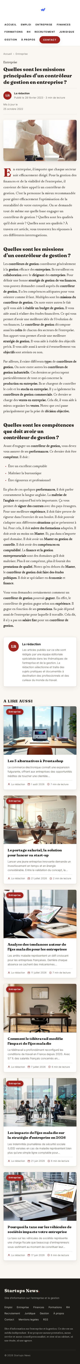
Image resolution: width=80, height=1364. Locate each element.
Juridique (67, 31)
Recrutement (45, 31)
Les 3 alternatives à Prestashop (35, 761)
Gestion (10, 39)
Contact (50, 39)
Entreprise (44, 24)
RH (29, 31)
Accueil (10, 24)
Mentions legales (29, 1319)
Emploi (26, 24)
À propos (28, 39)
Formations (13, 31)
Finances (64, 24)
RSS (45, 1319)
